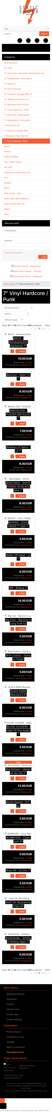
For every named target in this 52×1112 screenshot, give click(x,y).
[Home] (19, 40)
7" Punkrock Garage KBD (16, 130)
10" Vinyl (8, 68)
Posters (7, 183)
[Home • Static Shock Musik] (26, 12)
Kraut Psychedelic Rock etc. (17, 172)
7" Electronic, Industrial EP (16, 115)
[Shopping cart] (45, 40)
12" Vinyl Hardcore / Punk (16, 109)
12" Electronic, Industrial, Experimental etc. (24, 73)
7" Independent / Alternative (17, 120)
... (46, 328)
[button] (28, 40)
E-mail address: (11, 231)
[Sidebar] (6, 47)
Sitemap (9, 1042)
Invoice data (11, 1014)
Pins (6, 177)
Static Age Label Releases (16, 198)
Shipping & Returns (15, 994)
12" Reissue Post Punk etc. (16, 99)
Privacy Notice (13, 1032)
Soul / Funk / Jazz (12, 193)
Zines (6, 214)
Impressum (11, 999)
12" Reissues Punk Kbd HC (16, 104)
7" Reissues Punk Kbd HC (16, 136)
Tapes (7, 209)
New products (11, 63)
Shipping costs (26, 365)
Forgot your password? (13, 253)
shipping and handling (33, 1083)
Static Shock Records (14, 203)
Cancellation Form (14, 1052)
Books (7, 146)
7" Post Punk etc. (12, 125)
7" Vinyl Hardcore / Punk (16, 141)
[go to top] (2, 1100)
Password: (9, 241)
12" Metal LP (10, 83)
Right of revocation (15, 1047)
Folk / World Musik (13, 162)
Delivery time (12, 1009)
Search (44, 33)
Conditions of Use (14, 1037)
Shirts (7, 188)
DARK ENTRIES (11, 156)
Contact (9, 1004)
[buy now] (12, 351)
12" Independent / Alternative (18, 78)
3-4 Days (28, 362)
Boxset (7, 151)
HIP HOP (8, 167)
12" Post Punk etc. (12, 89)
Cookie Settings (13, 1019)
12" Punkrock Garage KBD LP (18, 94)
